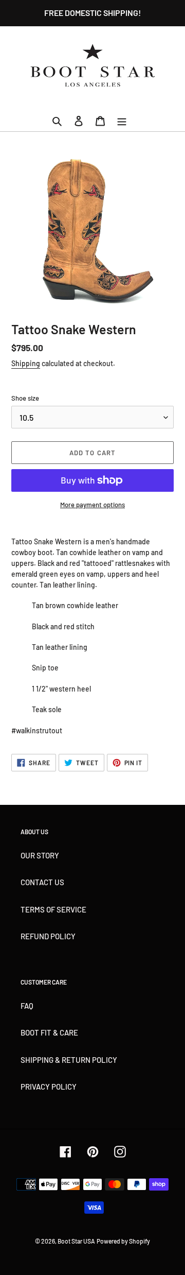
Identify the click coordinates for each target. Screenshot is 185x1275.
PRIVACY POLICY (49, 1086)
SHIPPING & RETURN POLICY (69, 1059)
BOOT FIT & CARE (49, 1032)
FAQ (27, 1005)
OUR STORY (40, 855)
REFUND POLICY (48, 936)
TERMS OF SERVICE (53, 909)
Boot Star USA (76, 1241)
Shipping (25, 363)
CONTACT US (42, 882)
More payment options (92, 505)
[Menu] (122, 120)
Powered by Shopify (123, 1241)
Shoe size (25, 398)
